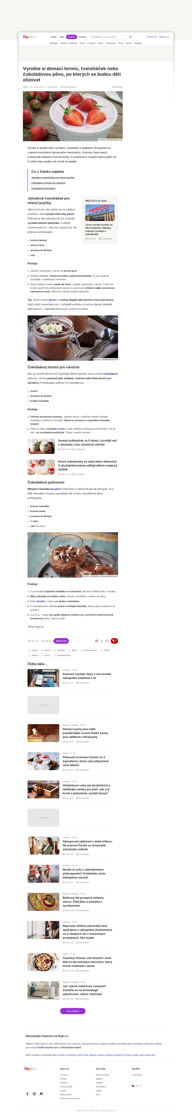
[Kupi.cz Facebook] (27, 1094)
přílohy (128, 1055)
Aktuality (66, 670)
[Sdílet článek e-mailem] (107, 641)
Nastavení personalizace (70, 1098)
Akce (62, 37)
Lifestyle (66, 781)
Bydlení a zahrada (70, 725)
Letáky (54, 37)
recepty (61, 1055)
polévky (109, 1055)
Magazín (71, 37)
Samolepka (100, 1087)
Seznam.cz (164, 37)
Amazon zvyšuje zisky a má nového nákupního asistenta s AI (71, 676)
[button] (72, 1011)
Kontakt (63, 1079)
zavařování (150, 1055)
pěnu (58, 488)
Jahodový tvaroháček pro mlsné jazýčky (53, 177)
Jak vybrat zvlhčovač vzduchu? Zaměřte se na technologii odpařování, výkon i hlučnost (71, 989)
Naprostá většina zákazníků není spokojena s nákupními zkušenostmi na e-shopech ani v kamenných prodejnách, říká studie (71, 931)
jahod (70, 213)
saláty (135, 1055)
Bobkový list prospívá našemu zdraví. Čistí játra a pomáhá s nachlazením (71, 901)
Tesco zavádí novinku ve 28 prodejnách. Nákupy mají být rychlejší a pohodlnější (100, 218)
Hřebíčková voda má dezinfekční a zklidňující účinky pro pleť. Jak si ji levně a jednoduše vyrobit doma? (71, 788)
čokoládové (110, 373)
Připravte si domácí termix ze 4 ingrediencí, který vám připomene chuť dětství (71, 760)
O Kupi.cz (64, 1075)
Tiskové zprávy (66, 1087)
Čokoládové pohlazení (43, 188)
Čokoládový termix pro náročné (48, 182)
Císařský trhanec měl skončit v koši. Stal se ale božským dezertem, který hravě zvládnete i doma (71, 961)
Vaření (25, 87)
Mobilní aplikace (102, 1075)
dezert (53, 299)
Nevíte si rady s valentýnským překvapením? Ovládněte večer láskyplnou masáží (71, 873)
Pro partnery (137, 1075)
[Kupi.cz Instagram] (34, 1094)
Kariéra (63, 1091)
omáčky (100, 1055)
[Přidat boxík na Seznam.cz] (114, 641)
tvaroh (61, 428)
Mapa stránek (66, 1094)
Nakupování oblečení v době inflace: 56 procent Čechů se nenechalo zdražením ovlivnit (71, 844)
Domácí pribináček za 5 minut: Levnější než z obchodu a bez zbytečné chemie (73, 444)
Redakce (63, 1083)
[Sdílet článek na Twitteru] (102, 641)
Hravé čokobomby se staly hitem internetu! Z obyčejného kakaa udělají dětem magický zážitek (73, 464)
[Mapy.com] (41, 1094)
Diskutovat (61, 641)
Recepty (82, 37)
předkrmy (119, 1055)
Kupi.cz (63, 1036)
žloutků (41, 601)
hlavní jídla (82, 1055)
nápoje (92, 1055)
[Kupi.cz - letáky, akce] (29, 37)
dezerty (72, 1055)
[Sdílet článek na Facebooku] (97, 641)
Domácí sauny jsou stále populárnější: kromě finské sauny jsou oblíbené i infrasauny (71, 732)
